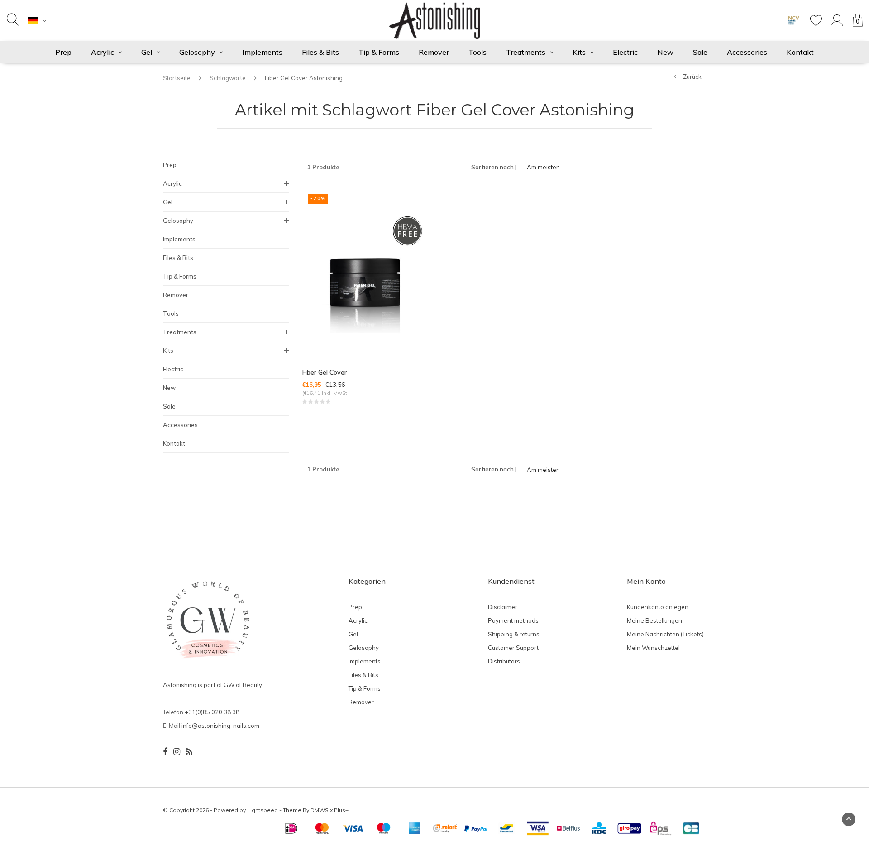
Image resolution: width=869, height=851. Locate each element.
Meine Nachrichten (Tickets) (665, 634)
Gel (146, 52)
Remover (434, 52)
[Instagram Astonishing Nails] (176, 752)
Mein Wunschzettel (653, 647)
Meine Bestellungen (654, 620)
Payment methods (513, 620)
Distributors (504, 661)
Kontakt (800, 52)
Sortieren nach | (493, 167)
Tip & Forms (378, 52)
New (665, 52)
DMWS (319, 810)
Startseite (177, 78)
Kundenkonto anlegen (657, 607)
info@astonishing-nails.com (220, 725)
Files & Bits (320, 52)
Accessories (747, 52)
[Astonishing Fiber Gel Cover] (365, 272)
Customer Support (513, 647)
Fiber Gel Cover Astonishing (304, 78)
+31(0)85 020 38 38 (212, 712)
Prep (63, 52)
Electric (625, 52)
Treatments (525, 52)
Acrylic (102, 52)
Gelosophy (197, 52)
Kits (579, 52)
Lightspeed (262, 810)
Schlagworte (228, 78)
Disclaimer (502, 607)
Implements (262, 52)
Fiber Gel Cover (324, 372)
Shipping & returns (514, 634)
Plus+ (341, 810)
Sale (700, 52)
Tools (477, 52)
